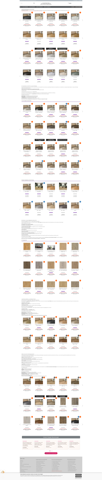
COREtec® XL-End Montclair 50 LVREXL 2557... (63, 130)
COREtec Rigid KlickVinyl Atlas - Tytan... (27, 344)
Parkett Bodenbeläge (47, 6)
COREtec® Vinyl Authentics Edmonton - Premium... (27, 169)
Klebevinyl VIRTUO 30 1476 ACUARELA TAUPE (39, 77)
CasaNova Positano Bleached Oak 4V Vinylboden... (75, 325)
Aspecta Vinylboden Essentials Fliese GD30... (27, 21)
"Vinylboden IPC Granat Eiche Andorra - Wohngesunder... (75, 289)
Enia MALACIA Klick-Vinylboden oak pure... (27, 39)
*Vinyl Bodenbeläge (25, 6)
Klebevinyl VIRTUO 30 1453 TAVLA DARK (26, 77)
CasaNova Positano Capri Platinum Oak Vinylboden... (51, 59)
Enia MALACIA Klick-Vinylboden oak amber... (75, 39)
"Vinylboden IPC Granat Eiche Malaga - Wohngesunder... (39, 289)
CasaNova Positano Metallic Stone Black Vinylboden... (51, 325)
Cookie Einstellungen (22, 471)
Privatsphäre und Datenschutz (24, 469)
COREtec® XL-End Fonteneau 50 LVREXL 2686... (75, 130)
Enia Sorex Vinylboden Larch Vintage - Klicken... (51, 191)
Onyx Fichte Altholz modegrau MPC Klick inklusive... (51, 251)
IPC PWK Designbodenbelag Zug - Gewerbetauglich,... (27, 270)
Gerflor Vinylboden (38, 464)
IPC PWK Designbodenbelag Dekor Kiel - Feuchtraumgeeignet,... (51, 270)
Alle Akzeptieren (78, 474)
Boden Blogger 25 (70, 465)
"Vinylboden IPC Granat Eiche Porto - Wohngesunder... (27, 289)
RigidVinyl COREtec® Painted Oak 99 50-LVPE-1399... (75, 425)
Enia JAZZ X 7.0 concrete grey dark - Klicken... (63, 210)
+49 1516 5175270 (31, 10)
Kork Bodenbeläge (32, 6)
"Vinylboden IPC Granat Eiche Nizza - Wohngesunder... (51, 289)
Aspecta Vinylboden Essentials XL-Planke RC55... (39, 21)
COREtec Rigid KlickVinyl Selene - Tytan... (75, 344)
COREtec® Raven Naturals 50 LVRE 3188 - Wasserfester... (39, 112)
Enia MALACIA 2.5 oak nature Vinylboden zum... (39, 39)
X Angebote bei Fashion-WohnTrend (72, 469)
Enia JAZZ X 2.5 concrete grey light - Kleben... (39, 210)
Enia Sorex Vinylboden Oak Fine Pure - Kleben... (63, 191)
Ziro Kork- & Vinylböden (39, 468)
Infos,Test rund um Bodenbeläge (72, 464)
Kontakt (73, 6)
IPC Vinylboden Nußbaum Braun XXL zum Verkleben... (63, 425)
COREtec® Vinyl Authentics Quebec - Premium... (63, 169)
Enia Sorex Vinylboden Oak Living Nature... (39, 191)
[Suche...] (34, 3)
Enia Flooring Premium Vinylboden (40, 463)
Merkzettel (80, 0)
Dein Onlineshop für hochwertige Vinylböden (25, 466)
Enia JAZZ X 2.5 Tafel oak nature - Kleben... (27, 210)
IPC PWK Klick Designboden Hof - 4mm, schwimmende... (63, 270)
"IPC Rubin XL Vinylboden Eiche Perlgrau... (27, 425)
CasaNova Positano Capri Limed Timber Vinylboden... (39, 59)
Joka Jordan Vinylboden (55, 468)
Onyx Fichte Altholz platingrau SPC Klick (39, 251)
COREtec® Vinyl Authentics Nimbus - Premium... (51, 169)
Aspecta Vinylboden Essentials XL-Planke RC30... (75, 21)
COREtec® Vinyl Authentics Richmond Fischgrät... (75, 169)
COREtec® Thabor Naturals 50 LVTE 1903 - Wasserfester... (51, 112)
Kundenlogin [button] (75, 0)
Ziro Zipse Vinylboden (55, 467)
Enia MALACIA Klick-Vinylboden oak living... (63, 39)
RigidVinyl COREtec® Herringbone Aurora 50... (75, 151)
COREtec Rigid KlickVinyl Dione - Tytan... (63, 344)
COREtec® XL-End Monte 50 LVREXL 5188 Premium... (51, 130)
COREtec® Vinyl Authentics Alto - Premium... (39, 169)
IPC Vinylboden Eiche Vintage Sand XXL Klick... (75, 251)
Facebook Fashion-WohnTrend (72, 468)
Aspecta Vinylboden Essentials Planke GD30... (63, 21)
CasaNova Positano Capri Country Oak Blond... (63, 59)
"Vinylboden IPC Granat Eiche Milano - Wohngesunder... (63, 289)
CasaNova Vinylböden (55, 462)
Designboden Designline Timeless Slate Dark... (27, 406)
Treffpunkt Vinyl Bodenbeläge (71, 466)
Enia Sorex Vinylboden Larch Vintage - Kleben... (75, 191)
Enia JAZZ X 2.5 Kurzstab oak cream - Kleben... (51, 210)
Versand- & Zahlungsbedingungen (24, 464)
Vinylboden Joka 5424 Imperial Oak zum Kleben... (63, 406)
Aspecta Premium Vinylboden (39, 462)
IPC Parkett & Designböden (56, 463)
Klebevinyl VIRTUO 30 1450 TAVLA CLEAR (63, 77)
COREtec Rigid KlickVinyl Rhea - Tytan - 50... (39, 344)
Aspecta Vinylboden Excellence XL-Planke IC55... (51, 406)
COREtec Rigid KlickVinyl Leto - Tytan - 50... (51, 344)
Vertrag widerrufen (78, 6)
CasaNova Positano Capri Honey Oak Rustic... (75, 59)
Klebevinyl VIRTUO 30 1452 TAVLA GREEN (75, 77)
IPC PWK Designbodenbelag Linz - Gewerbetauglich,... (51, 425)
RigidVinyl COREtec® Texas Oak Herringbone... (27, 151)
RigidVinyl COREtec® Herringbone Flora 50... (63, 151)
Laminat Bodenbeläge (39, 6)
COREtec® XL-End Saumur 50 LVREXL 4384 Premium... (39, 130)
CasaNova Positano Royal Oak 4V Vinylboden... (27, 325)
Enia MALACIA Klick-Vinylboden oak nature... (51, 39)
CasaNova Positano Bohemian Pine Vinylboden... (63, 325)
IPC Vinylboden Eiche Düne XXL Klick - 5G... (63, 251)
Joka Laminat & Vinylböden (39, 467)
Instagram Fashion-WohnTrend (72, 467)
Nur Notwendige (78, 476)
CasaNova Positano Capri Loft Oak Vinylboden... (27, 59)
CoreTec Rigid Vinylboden (56, 466)
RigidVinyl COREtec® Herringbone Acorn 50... (51, 151)
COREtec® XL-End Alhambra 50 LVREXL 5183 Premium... (27, 130)
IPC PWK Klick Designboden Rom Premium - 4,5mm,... (75, 270)
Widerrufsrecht (22, 465)
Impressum (21, 460)
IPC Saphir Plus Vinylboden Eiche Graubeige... (75, 406)
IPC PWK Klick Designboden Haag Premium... (39, 270)
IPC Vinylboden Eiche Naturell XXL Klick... (27, 251)
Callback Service (22, 470)
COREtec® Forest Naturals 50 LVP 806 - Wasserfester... (63, 112)
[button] (20, 20)
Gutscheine (21, 461)
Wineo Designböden (38, 466)
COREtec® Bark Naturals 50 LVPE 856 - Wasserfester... (75, 112)
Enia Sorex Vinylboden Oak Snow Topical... (27, 191)
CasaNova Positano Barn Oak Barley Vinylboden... (39, 325)
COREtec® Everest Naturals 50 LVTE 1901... (27, 112)
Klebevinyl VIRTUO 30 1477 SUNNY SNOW (51, 77)
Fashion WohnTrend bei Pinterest (72, 470)
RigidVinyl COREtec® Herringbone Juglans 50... (39, 151)
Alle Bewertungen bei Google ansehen (51, 453)
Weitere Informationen (78, 478)
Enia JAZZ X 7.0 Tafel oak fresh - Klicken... (75, 210)
